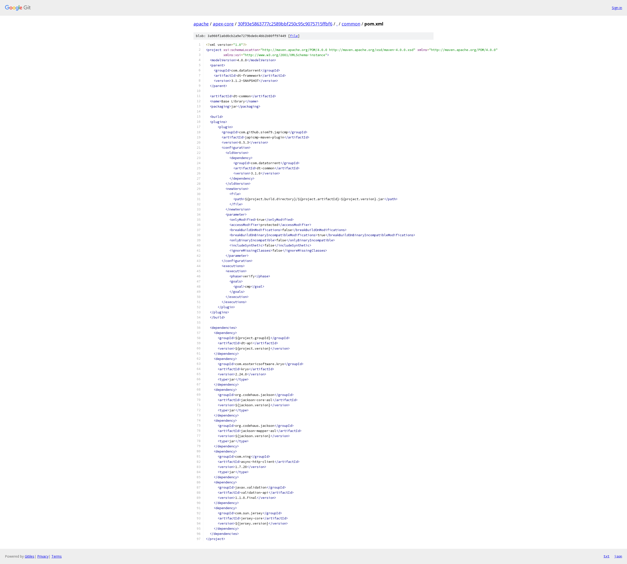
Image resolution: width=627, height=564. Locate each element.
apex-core (223, 24)
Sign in (617, 7)
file (294, 36)
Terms (56, 556)
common (351, 24)
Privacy (42, 556)
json (618, 556)
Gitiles (29, 556)
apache (201, 24)
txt (606, 556)
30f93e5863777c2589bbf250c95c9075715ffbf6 (285, 24)
